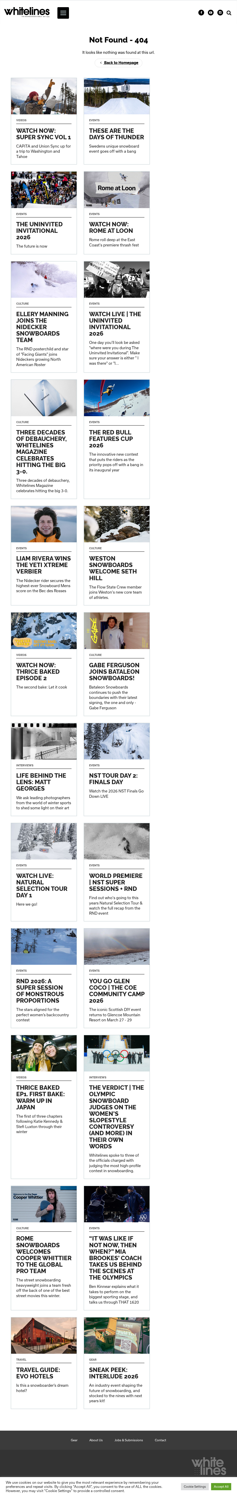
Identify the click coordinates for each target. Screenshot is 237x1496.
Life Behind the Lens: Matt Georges (44, 769)
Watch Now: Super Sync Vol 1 (44, 121)
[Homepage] (208, 1465)
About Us (96, 1440)
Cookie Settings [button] (195, 1486)
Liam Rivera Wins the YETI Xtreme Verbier (44, 555)
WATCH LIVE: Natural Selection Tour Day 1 (44, 872)
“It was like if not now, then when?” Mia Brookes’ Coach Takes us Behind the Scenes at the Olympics (117, 1248)
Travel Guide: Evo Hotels (44, 1363)
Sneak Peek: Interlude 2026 (117, 1363)
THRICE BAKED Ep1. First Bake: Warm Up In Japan (44, 1107)
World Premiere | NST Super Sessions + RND (117, 872)
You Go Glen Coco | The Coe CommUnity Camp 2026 (117, 978)
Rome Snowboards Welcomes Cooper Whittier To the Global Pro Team (44, 1248)
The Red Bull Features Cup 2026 (117, 439)
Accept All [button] (221, 1486)
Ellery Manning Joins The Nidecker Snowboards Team (44, 316)
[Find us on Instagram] (220, 12)
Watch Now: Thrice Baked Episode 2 (44, 664)
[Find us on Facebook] (201, 12)
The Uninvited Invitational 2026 (44, 213)
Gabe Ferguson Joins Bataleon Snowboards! (117, 664)
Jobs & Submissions (129, 1440)
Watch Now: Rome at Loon (117, 213)
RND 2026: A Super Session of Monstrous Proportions (44, 978)
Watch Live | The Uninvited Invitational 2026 (117, 316)
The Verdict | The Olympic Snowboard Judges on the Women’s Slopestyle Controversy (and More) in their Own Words (117, 1107)
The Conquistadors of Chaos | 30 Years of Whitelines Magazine (44, 439)
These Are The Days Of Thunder (117, 121)
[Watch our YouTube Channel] (211, 12)
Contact (160, 1440)
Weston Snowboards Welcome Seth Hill (117, 555)
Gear (74, 1440)
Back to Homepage (120, 63)
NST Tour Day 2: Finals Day (117, 769)
